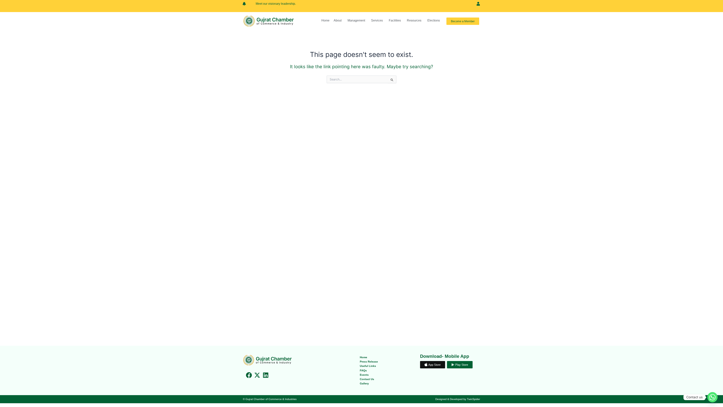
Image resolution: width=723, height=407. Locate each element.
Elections (433, 20)
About (338, 20)
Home (325, 20)
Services (377, 20)
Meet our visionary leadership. (268, 3)
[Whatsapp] (712, 397)
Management (356, 20)
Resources (414, 20)
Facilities (395, 20)
